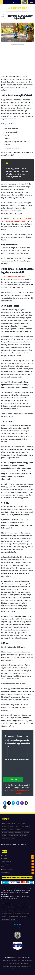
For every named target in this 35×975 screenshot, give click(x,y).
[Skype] (13, 803)
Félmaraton (5, 867)
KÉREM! (13, 779)
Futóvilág (4, 855)
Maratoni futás (6, 872)
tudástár (13, 838)
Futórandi (20, 969)
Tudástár (4, 858)
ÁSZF (30, 966)
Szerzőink (14, 969)
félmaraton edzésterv (7, 832)
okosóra (4, 835)
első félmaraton (22, 823)
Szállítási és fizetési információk (18, 960)
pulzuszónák (5, 838)
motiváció (26, 832)
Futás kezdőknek (6, 861)
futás (17, 826)
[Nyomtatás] (5, 807)
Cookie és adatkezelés (22, 966)
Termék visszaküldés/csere (13, 963)
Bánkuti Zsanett (6, 823)
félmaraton (18, 829)
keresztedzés (18, 832)
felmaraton (5, 826)
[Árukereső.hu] (17, 925)
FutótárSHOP (6, 960)
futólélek (4, 829)
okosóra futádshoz (13, 835)
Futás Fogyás (6, 864)
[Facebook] (5, 803)
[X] (9, 803)
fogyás (11, 826)
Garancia (29, 960)
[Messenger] (17, 803)
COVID (14, 823)
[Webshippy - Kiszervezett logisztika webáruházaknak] (17, 946)
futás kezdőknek (25, 826)
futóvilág (11, 829)
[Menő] (9, 9)
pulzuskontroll (23, 835)
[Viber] (22, 803)
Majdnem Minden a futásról (13, 277)
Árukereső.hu (17, 927)
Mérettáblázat (24, 963)
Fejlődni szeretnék (7, 869)
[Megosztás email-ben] (26, 803)
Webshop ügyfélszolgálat (9, 966)
